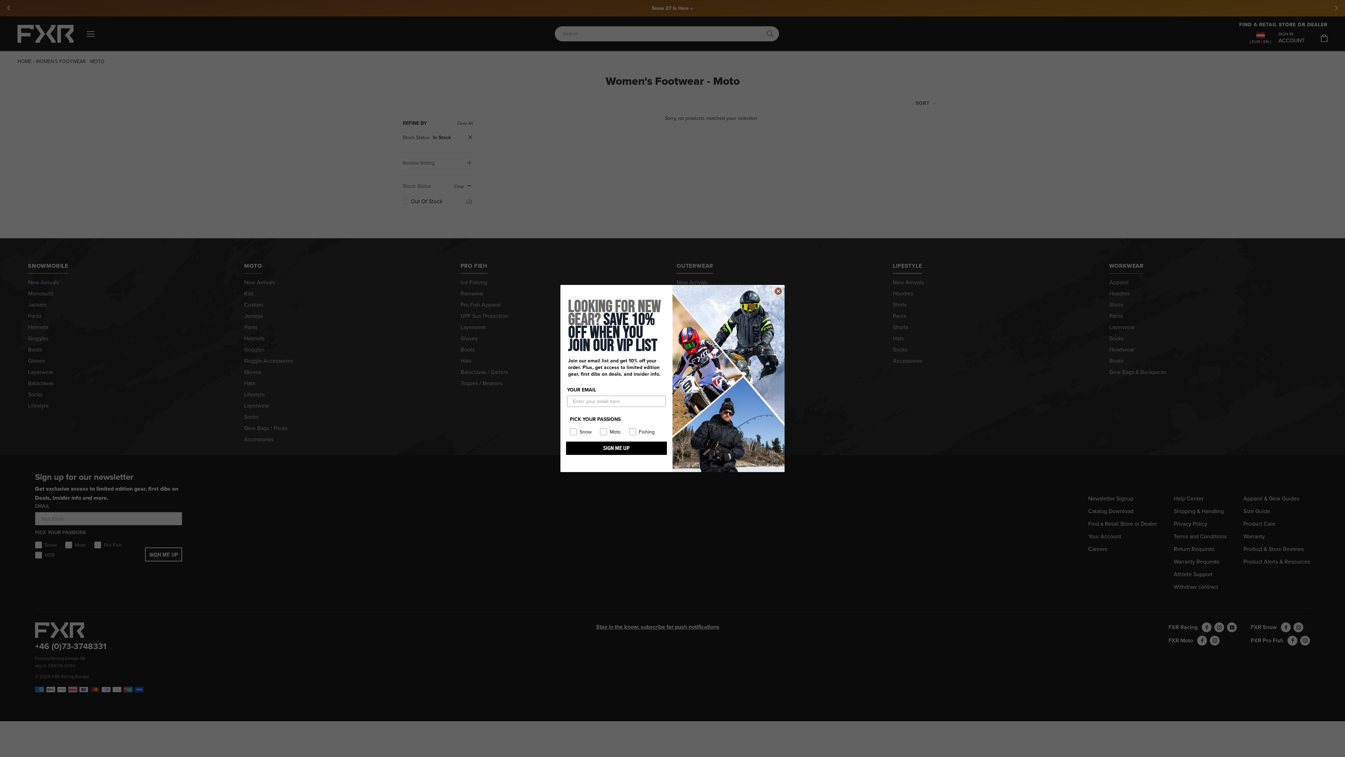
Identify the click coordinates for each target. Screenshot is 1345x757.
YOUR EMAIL (581, 390)
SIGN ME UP (616, 448)
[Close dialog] (778, 291)
